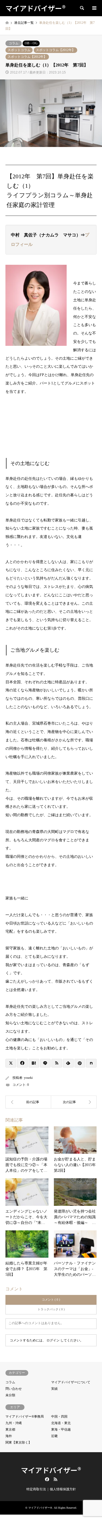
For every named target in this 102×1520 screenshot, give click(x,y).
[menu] (94, 8)
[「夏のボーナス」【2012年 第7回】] (74, 1102)
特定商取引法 (36, 1489)
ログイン (53, 1340)
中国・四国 (59, 1416)
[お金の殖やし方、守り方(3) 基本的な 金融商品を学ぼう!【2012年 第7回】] (28, 1102)
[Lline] (45, 1063)
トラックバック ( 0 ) (51, 1309)
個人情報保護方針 (63, 1489)
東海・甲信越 (61, 1429)
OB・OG (31, 43)
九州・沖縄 (13, 1423)
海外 (8, 1436)
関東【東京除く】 (18, 1442)
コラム (13, 43)
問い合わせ (13, 1389)
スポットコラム (19, 50)
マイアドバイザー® (51, 1470)
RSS (55, 1479)
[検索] (81, 8)
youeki (28, 1078)
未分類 (10, 1395)
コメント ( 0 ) (51, 1299)
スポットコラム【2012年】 (55, 50)
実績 (54, 1389)
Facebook (46, 1479)
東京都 (10, 1429)
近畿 (54, 1436)
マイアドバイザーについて (70, 1382)
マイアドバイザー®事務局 (24, 1416)
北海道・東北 (61, 1423)
